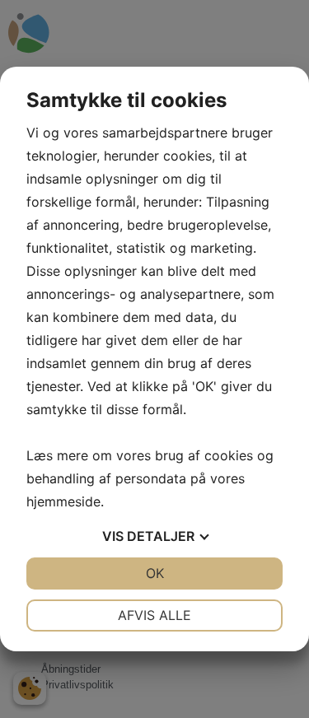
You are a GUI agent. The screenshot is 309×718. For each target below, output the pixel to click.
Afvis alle (154, 615)
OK (155, 573)
